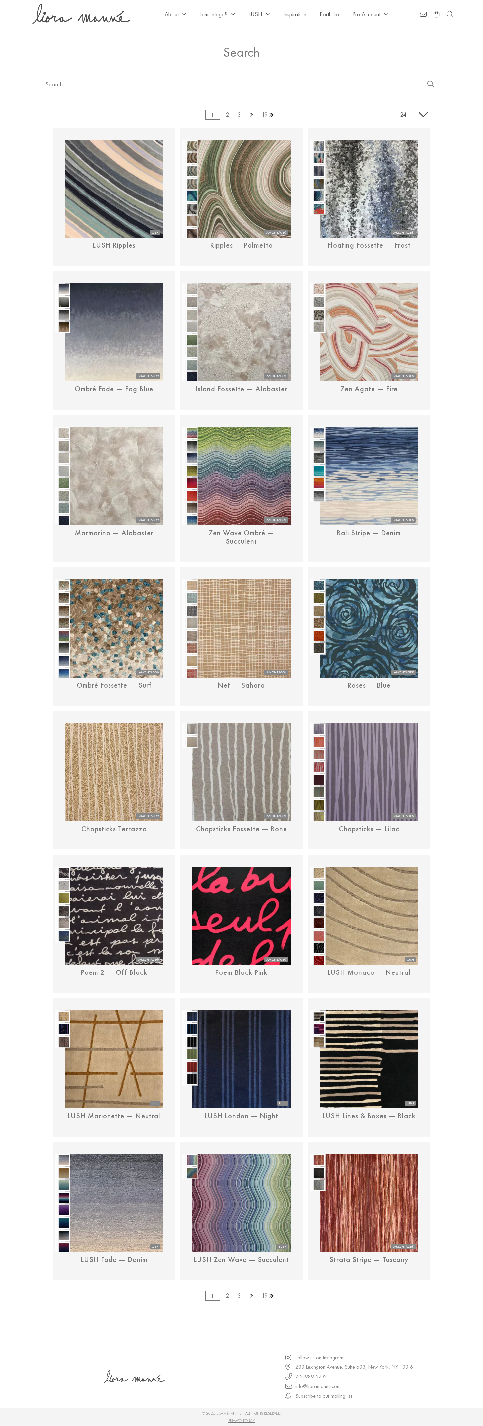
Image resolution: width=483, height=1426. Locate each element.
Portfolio (329, 14)
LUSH (255, 14)
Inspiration (294, 14)
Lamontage (213, 14)
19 (265, 114)
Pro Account (366, 14)
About (172, 14)
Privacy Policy (241, 1420)
